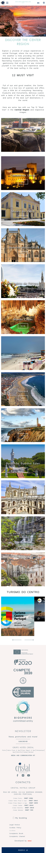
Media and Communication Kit (23, 755)
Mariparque (40, 750)
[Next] (29, 640)
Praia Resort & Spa (28, 750)
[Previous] (16, 640)
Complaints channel (17, 836)
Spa (14, 752)
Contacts (23, 782)
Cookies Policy (15, 827)
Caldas (25, 752)
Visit (23, 182)
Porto (4, 750)
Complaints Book (16, 833)
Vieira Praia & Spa (13, 750)
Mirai (29, 841)
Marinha (19, 752)
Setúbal (30, 752)
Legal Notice (14, 825)
